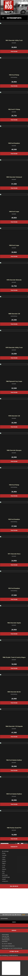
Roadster (4, 861)
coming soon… (5, 881)
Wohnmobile (5, 875)
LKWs (3, 873)
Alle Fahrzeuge (5, 851)
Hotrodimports (14, 18)
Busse (3, 871)
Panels (3, 867)
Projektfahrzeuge (6, 877)
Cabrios (3, 859)
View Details (14, 51)
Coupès (3, 857)
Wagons (4, 863)
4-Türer (3, 865)
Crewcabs (4, 855)
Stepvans (4, 869)
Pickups (3, 853)
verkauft (4, 879)
